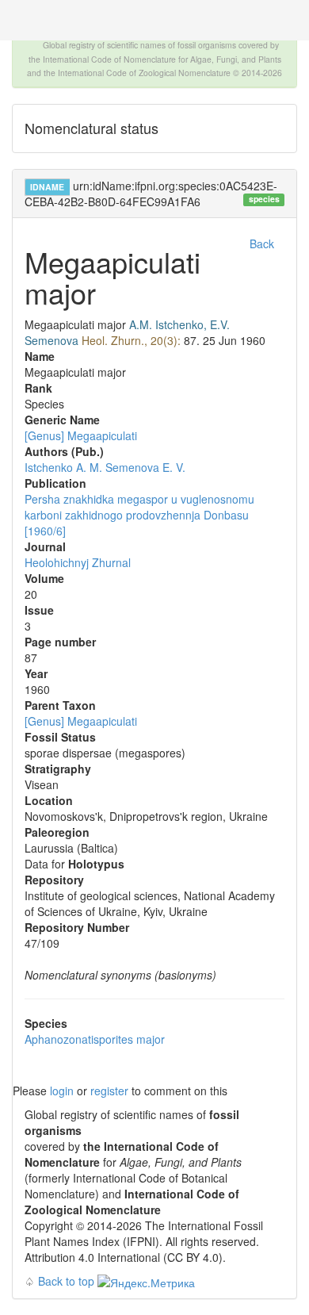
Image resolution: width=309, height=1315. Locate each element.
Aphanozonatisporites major (95, 1039)
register (109, 1090)
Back (262, 243)
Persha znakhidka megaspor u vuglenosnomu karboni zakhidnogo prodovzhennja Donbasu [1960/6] (139, 515)
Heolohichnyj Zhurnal (78, 562)
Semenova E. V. (145, 467)
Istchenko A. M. (63, 467)
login (62, 1090)
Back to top (66, 1281)
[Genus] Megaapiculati (81, 435)
